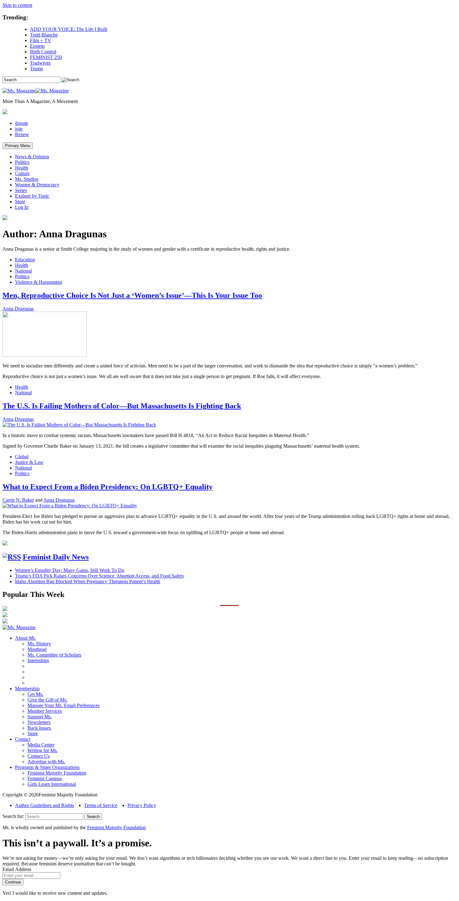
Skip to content (17, 5)
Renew (22, 134)
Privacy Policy (141, 805)
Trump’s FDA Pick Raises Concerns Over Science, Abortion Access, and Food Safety (99, 576)
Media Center (40, 744)
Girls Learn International (51, 784)
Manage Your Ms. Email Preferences (63, 705)
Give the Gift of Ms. (47, 699)
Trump (36, 68)
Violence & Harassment (38, 282)
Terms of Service (100, 805)
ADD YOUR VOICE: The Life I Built (68, 29)
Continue (13, 882)
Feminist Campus (44, 778)
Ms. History (39, 643)
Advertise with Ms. (46, 761)
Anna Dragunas (18, 308)
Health (21, 167)
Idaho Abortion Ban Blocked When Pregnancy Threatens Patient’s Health (87, 581)
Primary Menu (17, 145)
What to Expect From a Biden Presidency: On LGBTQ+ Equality (107, 487)
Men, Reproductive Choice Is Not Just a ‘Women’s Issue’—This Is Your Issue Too (132, 295)
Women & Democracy (37, 184)
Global (21, 456)
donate (21, 123)
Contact (22, 739)
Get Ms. (35, 694)
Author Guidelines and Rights (44, 805)
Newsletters (39, 722)
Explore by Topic (32, 196)
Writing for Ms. (42, 750)
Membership (27, 688)
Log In (21, 207)
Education (25, 259)
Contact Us (38, 756)
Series (21, 190)
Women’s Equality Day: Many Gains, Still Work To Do (69, 570)
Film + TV (40, 40)
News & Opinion (32, 156)
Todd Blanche (44, 34)
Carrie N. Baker (18, 500)
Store (20, 201)
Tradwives (40, 63)
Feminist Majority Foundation (56, 772)
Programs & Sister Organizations (47, 767)
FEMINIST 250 (46, 57)
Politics (22, 162)
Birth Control (43, 51)
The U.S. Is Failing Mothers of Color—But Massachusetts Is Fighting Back (121, 406)
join (18, 128)
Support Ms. (39, 716)
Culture (22, 173)
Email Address (16, 869)
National (23, 270)
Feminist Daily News (56, 557)
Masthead (37, 649)
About (25, 638)
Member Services (44, 711)
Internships (38, 660)
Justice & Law (29, 462)
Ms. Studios (26, 179)
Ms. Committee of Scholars (54, 654)
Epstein (37, 46)
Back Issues (39, 728)
